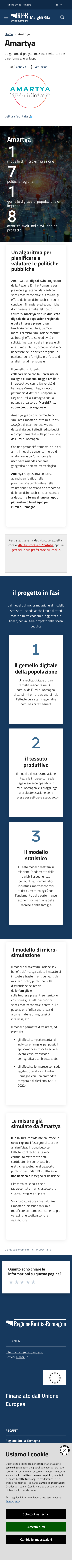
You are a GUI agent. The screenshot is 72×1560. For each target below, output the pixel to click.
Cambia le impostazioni (36, 1539)
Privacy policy (13, 1501)
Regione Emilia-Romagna (18, 5)
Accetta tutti (36, 1526)
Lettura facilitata (16, 116)
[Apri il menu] (5, 17)
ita (57, 5)
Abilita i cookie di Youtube (35, 545)
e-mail (20, 1357)
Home (9, 34)
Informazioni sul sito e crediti (24, 1352)
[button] (62, 17)
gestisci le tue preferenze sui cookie (36, 549)
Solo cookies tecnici (36, 1514)
